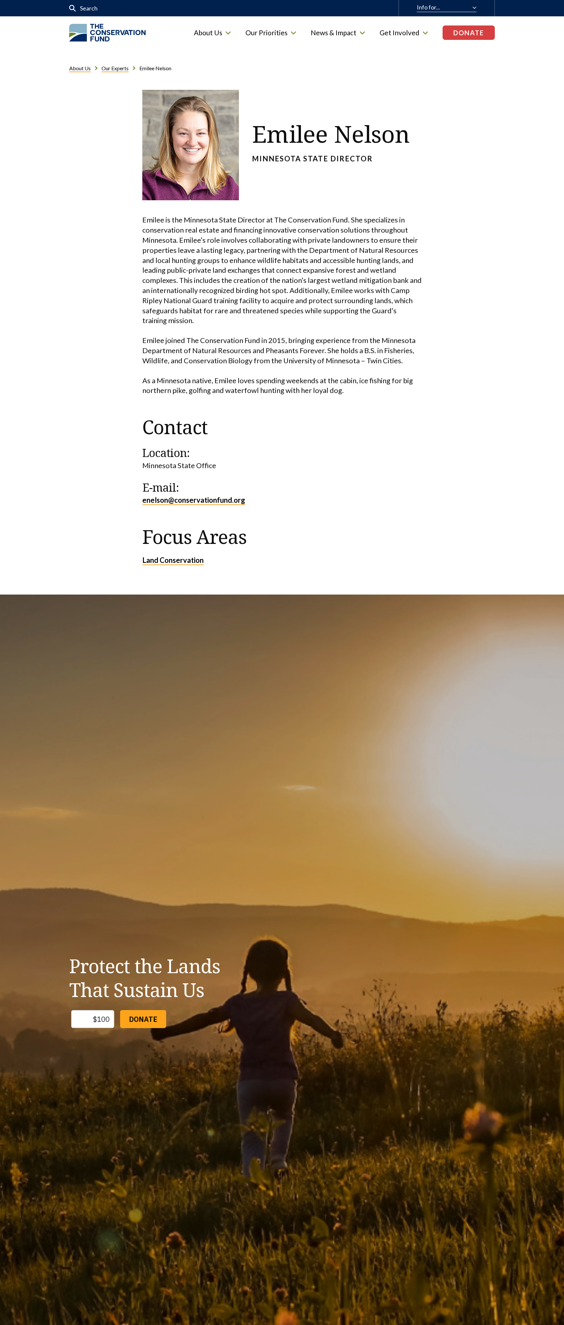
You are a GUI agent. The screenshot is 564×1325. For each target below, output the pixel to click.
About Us (208, 33)
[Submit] (72, 8)
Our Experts (115, 68)
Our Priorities (266, 33)
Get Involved (399, 33)
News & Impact (333, 33)
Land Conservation (173, 560)
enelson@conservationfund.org (193, 500)
